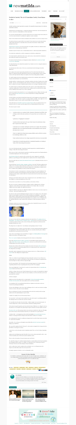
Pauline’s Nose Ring (53, 117)
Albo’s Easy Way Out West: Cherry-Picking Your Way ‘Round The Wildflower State (40, 400)
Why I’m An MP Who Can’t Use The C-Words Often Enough (15, 399)
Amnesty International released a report (26, 160)
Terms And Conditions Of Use (62, 423)
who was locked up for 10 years (39, 314)
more (46, 370)
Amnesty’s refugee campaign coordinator (24, 164)
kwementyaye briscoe (42, 367)
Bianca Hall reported (20, 93)
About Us (51, 123)
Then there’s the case (13, 310)
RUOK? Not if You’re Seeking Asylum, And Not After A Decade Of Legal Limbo (27, 400)
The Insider (44, 11)
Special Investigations (35, 11)
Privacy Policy (52, 131)
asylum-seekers (16, 367)
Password (51, 86)
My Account (61, 11)
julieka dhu (36, 367)
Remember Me (53, 90)
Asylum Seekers (38, 22)
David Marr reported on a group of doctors (26, 102)
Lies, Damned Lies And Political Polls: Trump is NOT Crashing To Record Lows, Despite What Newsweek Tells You (58, 103)
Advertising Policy (53, 125)
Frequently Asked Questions (54, 127)
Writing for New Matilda (54, 129)
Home (12, 11)
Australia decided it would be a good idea (21, 240)
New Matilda (12, 22)
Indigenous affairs (19, 11)
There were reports (12, 237)
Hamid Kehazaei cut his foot (14, 46)
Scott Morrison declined (13, 156)
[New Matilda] (24, 6)
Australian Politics (44, 22)
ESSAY (27, 367)
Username (51, 82)
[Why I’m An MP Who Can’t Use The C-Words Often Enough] (15, 394)
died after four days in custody (38, 322)
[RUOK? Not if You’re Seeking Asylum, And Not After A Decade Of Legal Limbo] (28, 394)
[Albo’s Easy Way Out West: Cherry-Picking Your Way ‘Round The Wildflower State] (41, 394)
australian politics (22, 367)
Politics (26, 11)
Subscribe (55, 11)
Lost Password (52, 95)
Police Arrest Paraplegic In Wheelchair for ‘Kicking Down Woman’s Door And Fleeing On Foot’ (57, 114)
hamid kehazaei (31, 367)
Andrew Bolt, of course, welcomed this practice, (20, 241)
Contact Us (52, 121)
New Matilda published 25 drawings (38, 233)
